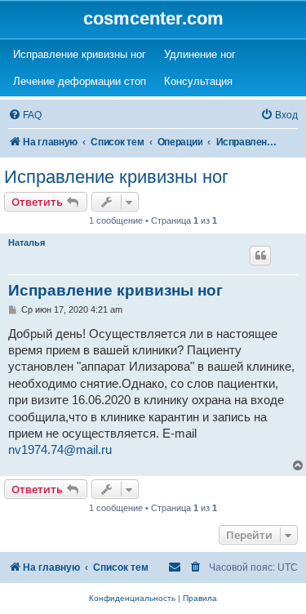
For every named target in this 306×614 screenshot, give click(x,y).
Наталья (26, 242)
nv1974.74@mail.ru (60, 449)
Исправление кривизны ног (116, 177)
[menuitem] (25, 116)
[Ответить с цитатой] (260, 255)
